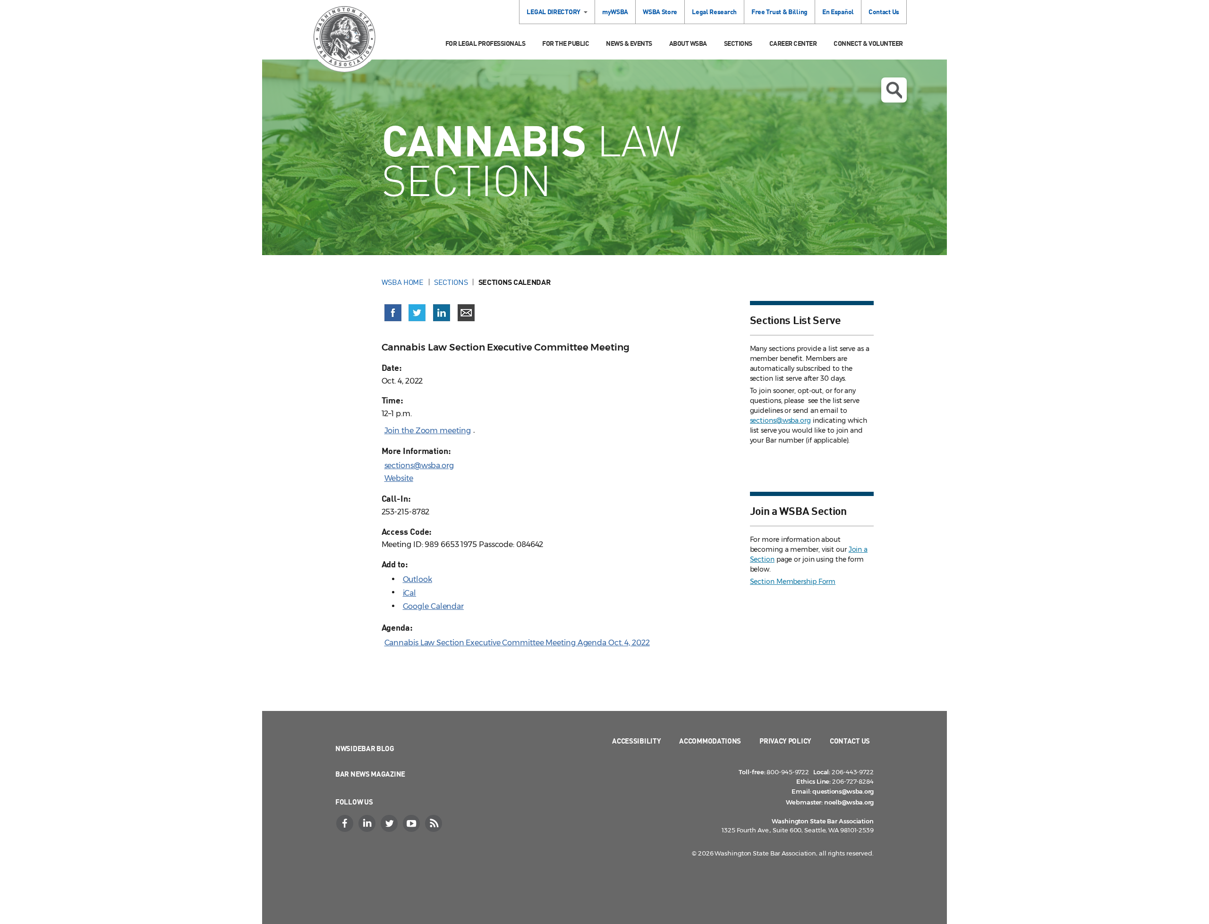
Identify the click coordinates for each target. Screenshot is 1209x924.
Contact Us (883, 12)
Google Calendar (433, 606)
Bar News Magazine (370, 774)
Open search (894, 90)
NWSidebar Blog (364, 748)
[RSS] (434, 823)
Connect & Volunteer (868, 43)
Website (398, 478)
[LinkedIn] (368, 823)
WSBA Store (660, 12)
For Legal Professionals (485, 43)
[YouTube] (412, 823)
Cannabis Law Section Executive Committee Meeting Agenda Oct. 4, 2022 (517, 642)
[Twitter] (390, 823)
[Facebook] (345, 823)
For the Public (565, 43)
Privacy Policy (785, 740)
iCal (410, 593)
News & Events (629, 43)
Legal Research (714, 12)
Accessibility (636, 740)
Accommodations (710, 740)
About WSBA (688, 43)
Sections (738, 43)
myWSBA (615, 12)
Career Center (793, 43)
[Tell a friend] (466, 312)
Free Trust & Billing (779, 12)
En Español (838, 12)
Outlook (417, 579)
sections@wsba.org (419, 465)
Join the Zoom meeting (427, 430)
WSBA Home (403, 282)
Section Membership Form (793, 581)
